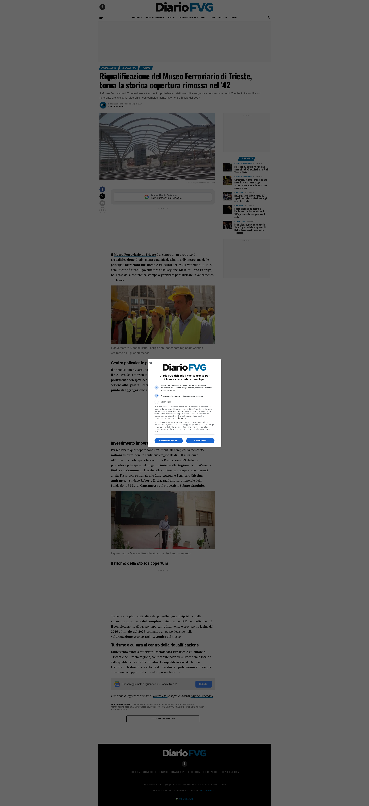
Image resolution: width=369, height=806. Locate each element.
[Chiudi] (151, 363)
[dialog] (184, 403)
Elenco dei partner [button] (179, 418)
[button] (184, 402)
